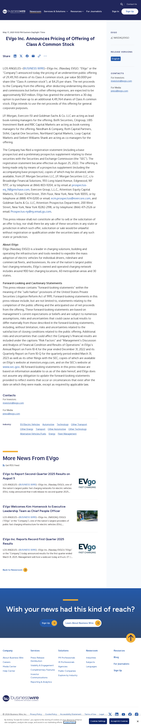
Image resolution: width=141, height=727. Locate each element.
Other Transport (79, 424)
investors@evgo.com (13, 403)
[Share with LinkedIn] (15, 56)
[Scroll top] (130, 638)
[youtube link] (123, 714)
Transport (40, 429)
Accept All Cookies (119, 721)
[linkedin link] (116, 714)
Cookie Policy (70, 722)
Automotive (48, 424)
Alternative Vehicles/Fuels (33, 433)
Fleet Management (67, 433)
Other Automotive (57, 429)
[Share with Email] (33, 56)
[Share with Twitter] (21, 56)
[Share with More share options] (45, 56)
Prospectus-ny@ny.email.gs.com (31, 211)
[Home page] (14, 11)
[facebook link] (130, 714)
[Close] (138, 721)
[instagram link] (136, 714)
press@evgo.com (11, 413)
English (116, 59)
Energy (52, 433)
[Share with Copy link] (39, 56)
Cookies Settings (97, 721)
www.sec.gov (11, 367)
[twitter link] (110, 714)
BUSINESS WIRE (34, 68)
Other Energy (26, 429)
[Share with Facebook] (27, 56)
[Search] (121, 4)
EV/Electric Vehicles (30, 424)
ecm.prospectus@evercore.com (70, 198)
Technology (63, 424)
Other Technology (77, 429)
